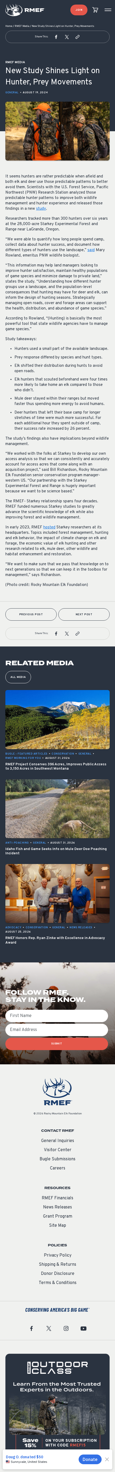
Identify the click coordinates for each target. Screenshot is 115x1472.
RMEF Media (22, 26)
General (12, 92)
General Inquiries (57, 1141)
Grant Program (57, 1216)
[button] (56, 37)
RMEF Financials (57, 1198)
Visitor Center (57, 1150)
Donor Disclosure (57, 1274)
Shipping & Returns (57, 1264)
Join (78, 10)
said (91, 250)
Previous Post (31, 614)
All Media (18, 677)
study (41, 208)
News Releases (57, 1207)
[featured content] (57, 1406)
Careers (57, 1168)
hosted (49, 527)
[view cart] (95, 10)
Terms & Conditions (57, 1283)
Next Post (84, 614)
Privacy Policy (57, 1255)
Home (8, 26)
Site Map (57, 1225)
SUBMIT (56, 1044)
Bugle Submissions (57, 1159)
